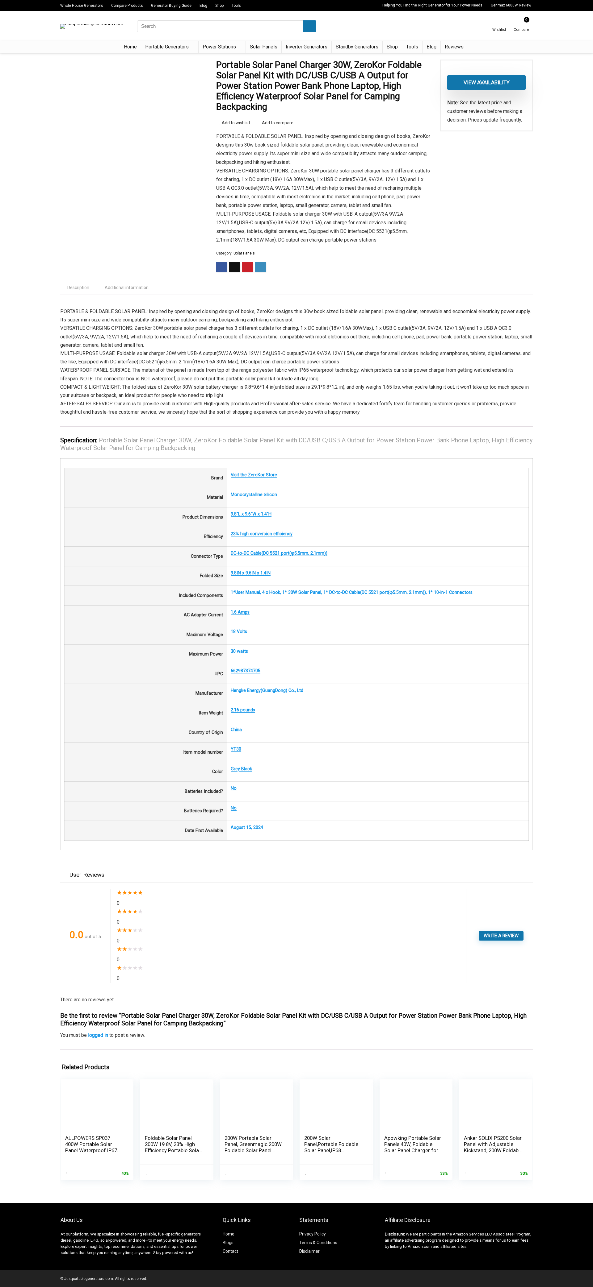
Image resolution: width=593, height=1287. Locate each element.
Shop (219, 5)
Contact (230, 1251)
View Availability (487, 82)
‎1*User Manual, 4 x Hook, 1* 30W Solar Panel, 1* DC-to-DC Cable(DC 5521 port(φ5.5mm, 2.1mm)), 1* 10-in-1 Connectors (352, 592)
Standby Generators (357, 47)
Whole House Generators (81, 5)
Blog (203, 5)
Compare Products (127, 5)
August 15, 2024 (247, 827)
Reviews (454, 47)
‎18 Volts (239, 631)
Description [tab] (78, 287)
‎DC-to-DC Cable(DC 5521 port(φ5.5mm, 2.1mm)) (279, 553)
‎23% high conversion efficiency (261, 533)
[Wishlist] (499, 23)
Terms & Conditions (318, 1242)
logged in (98, 1035)
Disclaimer (309, 1251)
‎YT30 (236, 749)
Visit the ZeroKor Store (254, 475)
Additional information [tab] (127, 287)
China (236, 729)
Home (130, 47)
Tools (236, 5)
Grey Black (241, 769)
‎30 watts (239, 651)
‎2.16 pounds (243, 710)
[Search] (309, 26)
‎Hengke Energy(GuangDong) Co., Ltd (267, 690)
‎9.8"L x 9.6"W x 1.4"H (251, 514)
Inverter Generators (306, 47)
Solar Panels (263, 47)
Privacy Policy (312, 1233)
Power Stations (219, 47)
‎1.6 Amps (240, 612)
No (234, 788)
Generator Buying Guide (171, 5)
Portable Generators (167, 47)
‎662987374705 (245, 670)
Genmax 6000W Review (511, 5)
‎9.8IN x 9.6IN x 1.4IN (251, 573)
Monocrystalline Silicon (254, 494)
